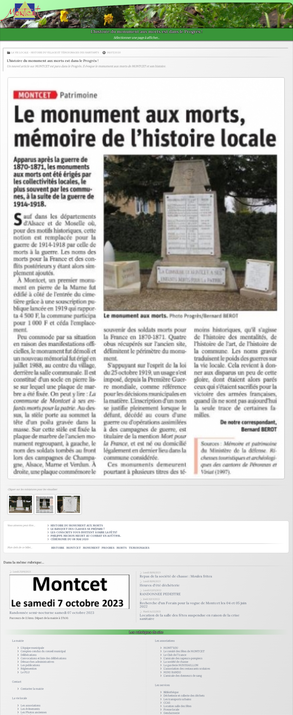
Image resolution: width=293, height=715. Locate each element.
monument (91, 547)
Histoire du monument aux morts (77, 525)
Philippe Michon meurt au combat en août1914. (86, 535)
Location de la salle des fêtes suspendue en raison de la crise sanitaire (189, 617)
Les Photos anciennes (34, 712)
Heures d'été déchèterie (160, 585)
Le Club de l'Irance (174, 654)
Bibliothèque (170, 692)
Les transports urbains (177, 699)
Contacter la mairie (32, 688)
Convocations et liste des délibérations (43, 658)
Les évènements (30, 709)
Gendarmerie (171, 713)
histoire (57, 547)
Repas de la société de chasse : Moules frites (176, 576)
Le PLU (25, 672)
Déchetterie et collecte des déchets (183, 695)
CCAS (166, 702)
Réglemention (29, 668)
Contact (16, 681)
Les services (162, 685)
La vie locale (19, 52)
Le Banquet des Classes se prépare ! (77, 529)
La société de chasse (175, 661)
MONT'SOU (170, 647)
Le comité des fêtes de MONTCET (184, 651)
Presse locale (171, 709)
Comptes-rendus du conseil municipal (43, 651)
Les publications (30, 665)
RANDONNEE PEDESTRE (160, 594)
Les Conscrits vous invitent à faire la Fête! (84, 532)
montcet (73, 547)
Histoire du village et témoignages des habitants (65, 52)
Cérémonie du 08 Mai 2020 (69, 539)
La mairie (18, 640)
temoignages (139, 547)
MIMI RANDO (172, 672)
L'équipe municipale (32, 647)
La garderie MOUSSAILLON (180, 665)
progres (108, 547)
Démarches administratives (37, 661)
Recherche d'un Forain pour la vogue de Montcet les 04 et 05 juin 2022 (193, 605)
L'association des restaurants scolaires (186, 668)
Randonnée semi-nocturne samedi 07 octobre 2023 (51, 595)
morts (121, 547)
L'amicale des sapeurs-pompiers (182, 658)
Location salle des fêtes (177, 706)
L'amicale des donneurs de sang (182, 675)
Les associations (30, 705)
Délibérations (28, 654)
